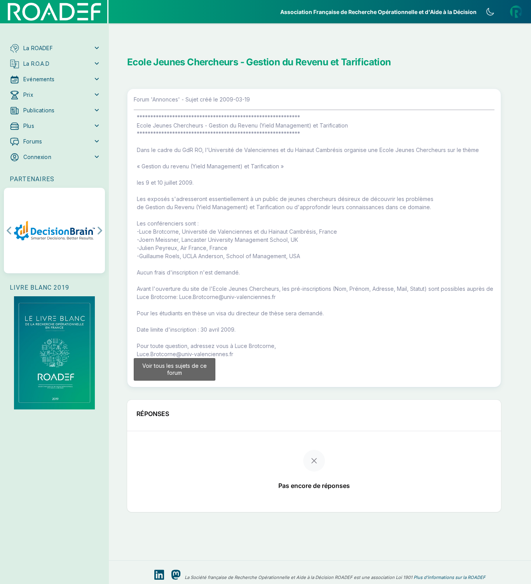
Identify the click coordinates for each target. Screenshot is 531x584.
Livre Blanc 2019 (39, 287)
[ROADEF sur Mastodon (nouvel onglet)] (176, 575)
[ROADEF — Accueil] (54, 12)
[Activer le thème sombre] (490, 11)
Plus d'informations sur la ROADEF (450, 577)
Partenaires (32, 179)
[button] (54, 48)
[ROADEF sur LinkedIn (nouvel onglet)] (159, 575)
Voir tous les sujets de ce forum (174, 369)
